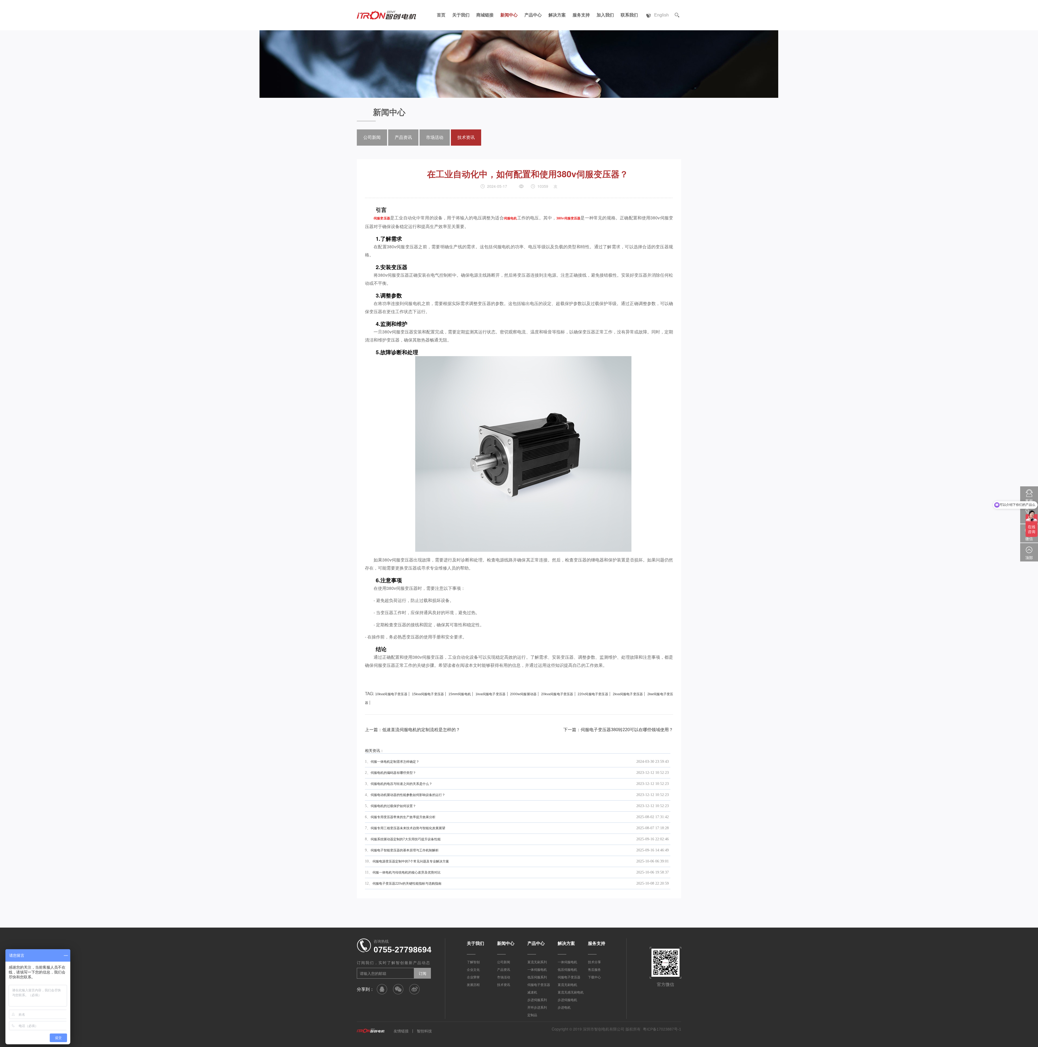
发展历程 (473, 985)
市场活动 (434, 137)
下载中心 (594, 977)
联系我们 (629, 15)
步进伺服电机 (567, 1000)
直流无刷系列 (537, 962)
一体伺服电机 (537, 970)
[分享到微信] (398, 989)
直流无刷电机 (567, 985)
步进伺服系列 (537, 1000)
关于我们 (461, 15)
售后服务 (594, 970)
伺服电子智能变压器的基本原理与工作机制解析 (405, 850)
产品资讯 (403, 137)
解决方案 (557, 15)
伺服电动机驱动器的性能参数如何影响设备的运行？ (408, 795)
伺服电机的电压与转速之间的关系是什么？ (401, 784)
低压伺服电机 (567, 970)
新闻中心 (509, 15)
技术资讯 (466, 137)
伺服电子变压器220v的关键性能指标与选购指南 (406, 883)
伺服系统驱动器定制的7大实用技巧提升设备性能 (406, 839)
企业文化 (473, 970)
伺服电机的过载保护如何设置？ (393, 806)
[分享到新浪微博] (414, 989)
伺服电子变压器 (538, 985)
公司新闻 (372, 137)
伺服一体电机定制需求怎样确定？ (395, 762)
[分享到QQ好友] (382, 989)
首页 (441, 15)
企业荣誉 (473, 977)
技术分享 (594, 962)
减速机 (532, 992)
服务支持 (581, 15)
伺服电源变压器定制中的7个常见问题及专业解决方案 (410, 861)
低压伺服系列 (537, 977)
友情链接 (401, 1031)
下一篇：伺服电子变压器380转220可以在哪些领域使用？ (618, 729)
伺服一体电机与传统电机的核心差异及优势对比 (406, 872)
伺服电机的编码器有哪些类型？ (393, 773)
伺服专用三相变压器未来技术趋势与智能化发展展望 (408, 828)
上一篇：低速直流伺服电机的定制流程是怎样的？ (412, 729)
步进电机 (564, 1007)
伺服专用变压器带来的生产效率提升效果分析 (403, 817)
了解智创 (473, 962)
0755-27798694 (402, 949)
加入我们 (605, 15)
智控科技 (424, 1031)
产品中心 (533, 15)
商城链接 (485, 15)
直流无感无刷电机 (571, 992)
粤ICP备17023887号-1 (662, 1029)
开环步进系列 (537, 1007)
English (661, 15)
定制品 (532, 1015)
